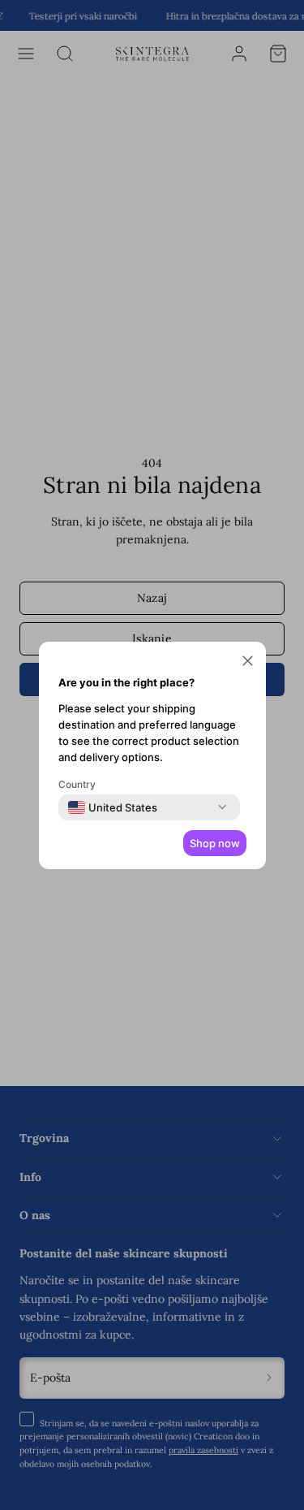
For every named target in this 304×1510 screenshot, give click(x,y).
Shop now (215, 843)
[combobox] (112, 807)
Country (77, 784)
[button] (248, 663)
